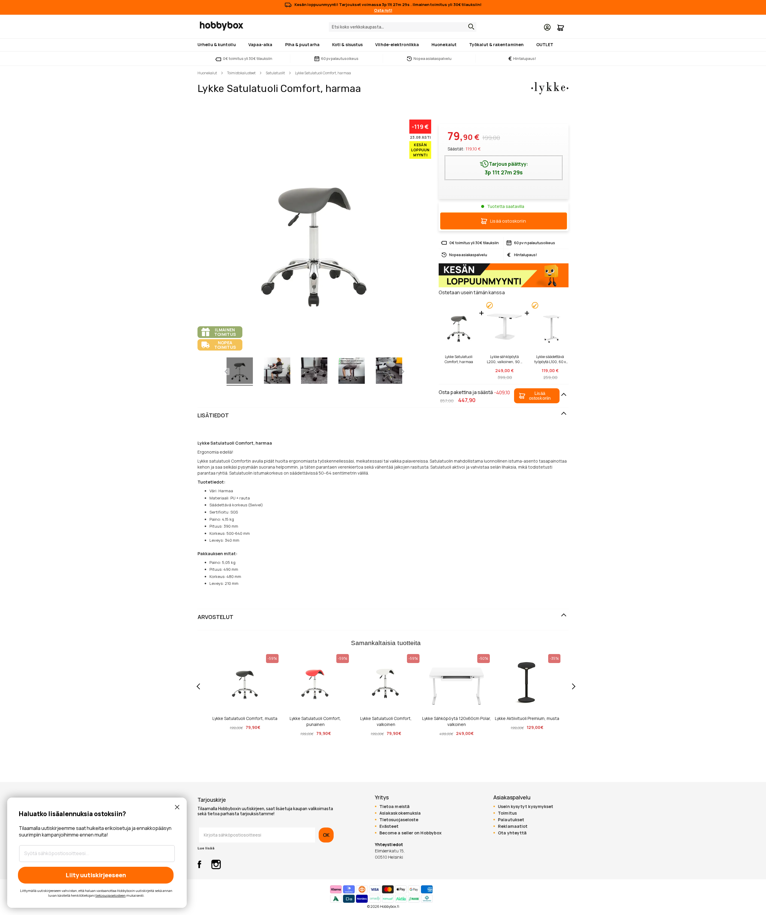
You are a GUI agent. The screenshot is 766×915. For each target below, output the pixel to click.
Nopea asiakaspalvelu (433, 58)
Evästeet (389, 826)
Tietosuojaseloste (399, 820)
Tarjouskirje (211, 800)
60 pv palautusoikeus (339, 58)
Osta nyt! (383, 10)
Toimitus (507, 813)
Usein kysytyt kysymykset (525, 806)
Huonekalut (207, 73)
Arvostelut (215, 616)
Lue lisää (206, 848)
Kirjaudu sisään (547, 27)
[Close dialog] (177, 807)
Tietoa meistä (394, 806)
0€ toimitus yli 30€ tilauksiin (247, 58)
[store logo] (221, 26)
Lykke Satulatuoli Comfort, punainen (315, 721)
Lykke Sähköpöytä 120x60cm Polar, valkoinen (456, 721)
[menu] (383, 45)
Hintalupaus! (522, 58)
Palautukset (511, 820)
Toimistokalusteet (241, 73)
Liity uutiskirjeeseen (96, 875)
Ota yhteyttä (512, 833)
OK (326, 835)
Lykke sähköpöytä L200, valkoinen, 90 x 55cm (504, 359)
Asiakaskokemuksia (400, 813)
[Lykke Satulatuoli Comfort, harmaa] (240, 371)
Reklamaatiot (513, 826)
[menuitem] (218, 44)
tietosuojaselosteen (110, 895)
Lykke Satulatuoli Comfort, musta (244, 718)
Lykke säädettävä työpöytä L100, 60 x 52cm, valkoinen (550, 359)
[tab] (383, 415)
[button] (537, 395)
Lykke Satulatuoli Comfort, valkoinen (386, 721)
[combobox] (402, 27)
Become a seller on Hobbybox (410, 833)
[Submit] (469, 27)
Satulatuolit (275, 73)
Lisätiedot (213, 415)
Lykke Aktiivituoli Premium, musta (527, 718)
